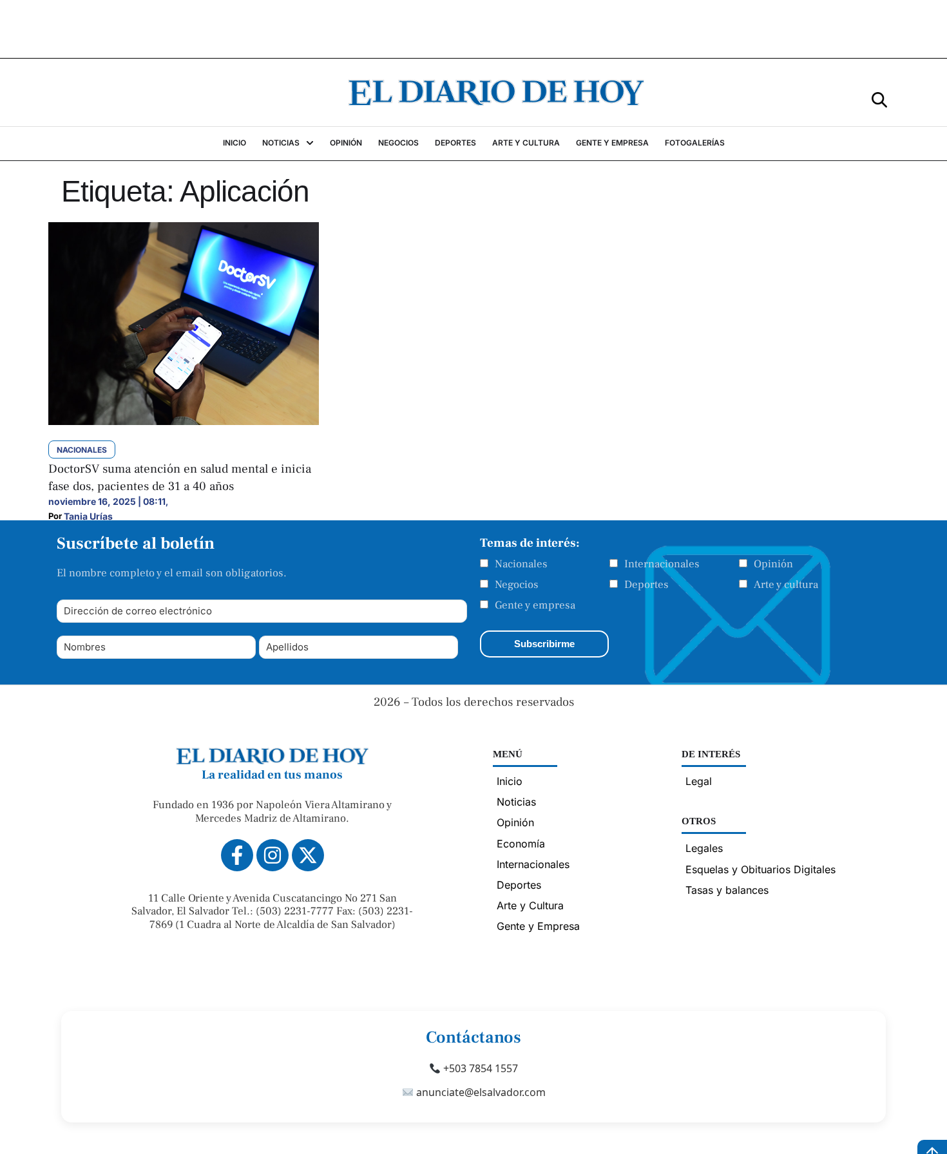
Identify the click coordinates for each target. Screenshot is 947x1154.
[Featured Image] (183, 421)
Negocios (517, 585)
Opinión (773, 564)
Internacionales (662, 564)
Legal (698, 781)
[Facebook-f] (237, 855)
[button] (879, 98)
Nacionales (521, 564)
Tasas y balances (727, 890)
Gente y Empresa (538, 926)
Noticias (516, 801)
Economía (521, 843)
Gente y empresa (535, 605)
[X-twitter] (308, 855)
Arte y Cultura (530, 905)
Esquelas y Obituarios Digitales (760, 869)
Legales (704, 848)
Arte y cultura (786, 585)
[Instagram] (272, 855)
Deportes (646, 585)
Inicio (509, 781)
